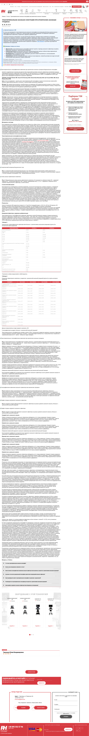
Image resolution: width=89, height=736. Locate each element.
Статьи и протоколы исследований (35, 6)
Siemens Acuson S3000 (42, 140)
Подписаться (41, 683)
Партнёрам (66, 6)
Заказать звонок (77, 6)
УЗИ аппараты (40, 41)
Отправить (66, 716)
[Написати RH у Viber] (11, 12)
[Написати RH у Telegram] (9, 12)
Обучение (12, 6)
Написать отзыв (31, 671)
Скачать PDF (72, 86)
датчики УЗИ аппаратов (28, 141)
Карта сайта (11, 728)
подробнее (64, 1)
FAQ (52, 6)
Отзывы (18, 6)
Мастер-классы (46, 6)
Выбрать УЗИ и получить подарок (75, 128)
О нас (15, 6)
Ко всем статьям (75, 70)
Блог (50, 6)
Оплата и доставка (24, 6)
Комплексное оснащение (59, 6)
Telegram (23, 707)
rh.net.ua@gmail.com (20, 699)
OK (87, 1)
